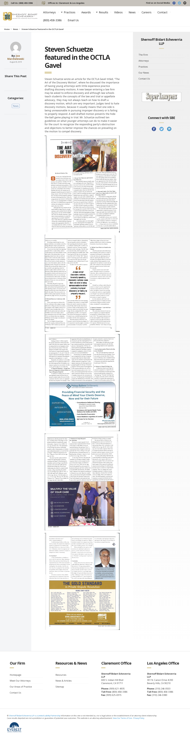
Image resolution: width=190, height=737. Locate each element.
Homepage (15, 674)
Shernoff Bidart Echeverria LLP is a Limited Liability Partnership (35, 715)
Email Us (73, 20)
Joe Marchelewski (15, 57)
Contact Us (144, 78)
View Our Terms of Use (122, 718)
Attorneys (49, 12)
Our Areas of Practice (21, 686)
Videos (118, 12)
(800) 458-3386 (52, 20)
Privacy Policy (138, 718)
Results (103, 12)
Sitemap (59, 686)
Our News (144, 72)
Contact (162, 12)
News (132, 12)
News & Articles (63, 680)
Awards (86, 12)
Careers (146, 12)
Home (7, 29)
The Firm (143, 54)
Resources (60, 674)
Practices (69, 12)
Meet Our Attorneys (20, 680)
